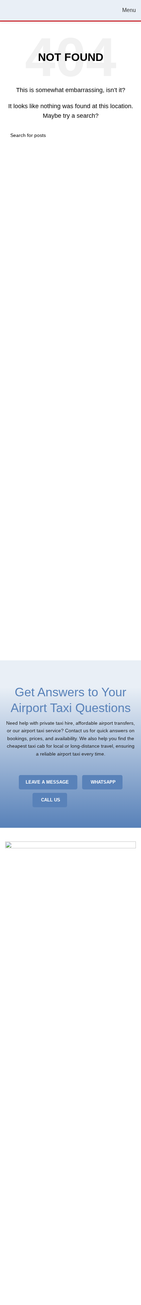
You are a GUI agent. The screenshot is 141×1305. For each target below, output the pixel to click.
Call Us (50, 799)
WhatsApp (103, 782)
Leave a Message (47, 782)
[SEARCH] (128, 135)
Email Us (91, 799)
